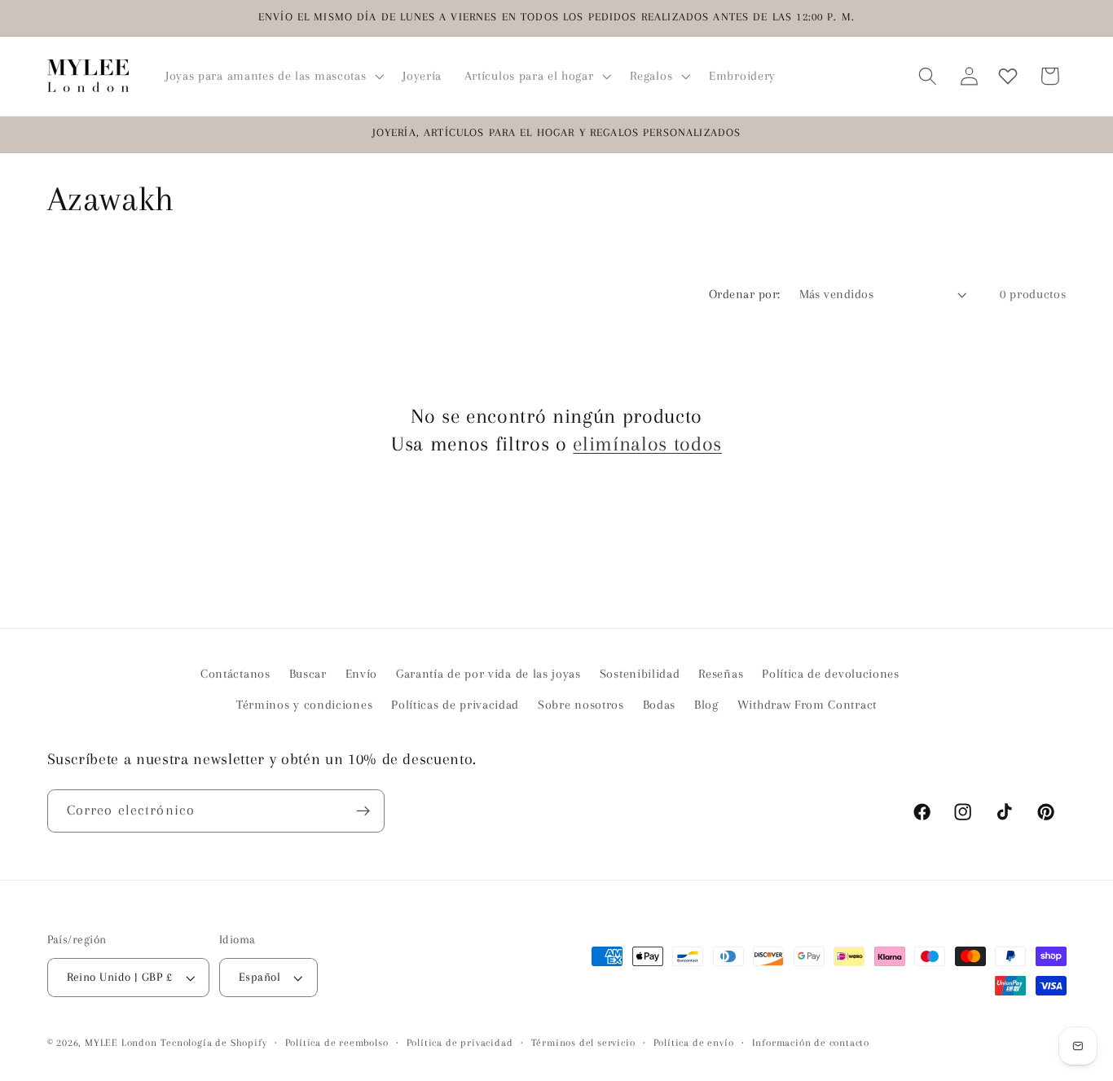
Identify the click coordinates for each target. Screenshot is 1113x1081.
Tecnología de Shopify (213, 1042)
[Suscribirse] (363, 811)
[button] (272, 75)
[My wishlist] (1008, 76)
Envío (361, 673)
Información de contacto (811, 1042)
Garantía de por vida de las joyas (488, 673)
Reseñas (720, 673)
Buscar (308, 673)
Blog (706, 704)
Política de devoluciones (831, 673)
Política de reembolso (337, 1042)
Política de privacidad (460, 1042)
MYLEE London (121, 1042)
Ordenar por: (745, 294)
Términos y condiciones (304, 704)
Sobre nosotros (581, 704)
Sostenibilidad (640, 673)
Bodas (659, 704)
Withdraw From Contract (807, 704)
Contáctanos (235, 673)
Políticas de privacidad (455, 704)
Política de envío (693, 1042)
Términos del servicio (583, 1042)
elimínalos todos (647, 443)
